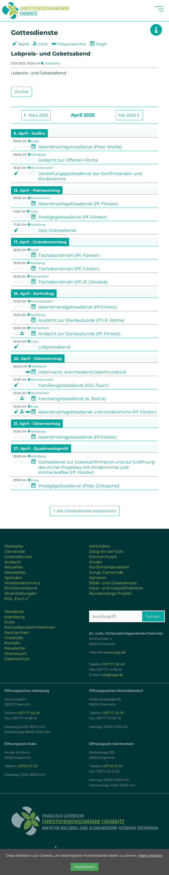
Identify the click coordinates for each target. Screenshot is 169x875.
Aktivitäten (100, 546)
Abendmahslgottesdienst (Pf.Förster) (77, 307)
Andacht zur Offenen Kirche (68, 160)
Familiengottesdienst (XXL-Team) (73, 385)
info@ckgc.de (112, 675)
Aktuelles (13, 567)
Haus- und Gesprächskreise (116, 588)
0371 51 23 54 (113, 766)
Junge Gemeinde (106, 572)
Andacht (12, 562)
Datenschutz (16, 658)
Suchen (153, 616)
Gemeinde (14, 551)
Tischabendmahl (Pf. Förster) (68, 255)
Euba (35, 141)
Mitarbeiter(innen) (22, 583)
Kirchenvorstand (20, 588)
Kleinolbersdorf (42, 167)
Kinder (95, 562)
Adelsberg (52, 63)
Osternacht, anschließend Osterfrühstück (82, 372)
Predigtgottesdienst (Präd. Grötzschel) (78, 485)
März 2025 (37, 115)
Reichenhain (40, 198)
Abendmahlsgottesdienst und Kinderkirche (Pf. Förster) (97, 412)
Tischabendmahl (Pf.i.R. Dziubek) (73, 282)
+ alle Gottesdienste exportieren (84, 510)
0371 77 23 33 (113, 713)
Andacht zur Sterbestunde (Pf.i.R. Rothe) (81, 320)
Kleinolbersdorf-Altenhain (29, 627)
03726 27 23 (27, 766)
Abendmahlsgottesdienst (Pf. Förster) (78, 203)
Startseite (13, 546)
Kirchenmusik (103, 556)
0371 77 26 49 (113, 664)
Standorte (14, 611)
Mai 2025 (127, 115)
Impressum (15, 653)
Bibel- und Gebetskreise (113, 583)
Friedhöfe (13, 637)
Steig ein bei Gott (106, 551)
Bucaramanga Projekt (110, 593)
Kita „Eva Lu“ (16, 598)
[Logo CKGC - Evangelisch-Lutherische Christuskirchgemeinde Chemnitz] (84, 820)
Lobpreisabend (54, 347)
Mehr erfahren (150, 856)
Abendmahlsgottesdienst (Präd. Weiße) (80, 146)
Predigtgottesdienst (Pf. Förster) (72, 217)
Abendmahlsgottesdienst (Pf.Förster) (77, 437)
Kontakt (12, 642)
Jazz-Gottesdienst (57, 230)
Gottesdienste (18, 556)
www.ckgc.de (115, 652)
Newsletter (15, 572)
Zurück (21, 91)
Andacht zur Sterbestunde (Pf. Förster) (79, 333)
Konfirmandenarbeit (109, 567)
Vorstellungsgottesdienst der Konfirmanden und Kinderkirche (90, 176)
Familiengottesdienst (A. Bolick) (72, 398)
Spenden (13, 577)
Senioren (98, 577)
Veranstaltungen (20, 593)
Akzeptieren (85, 867)
